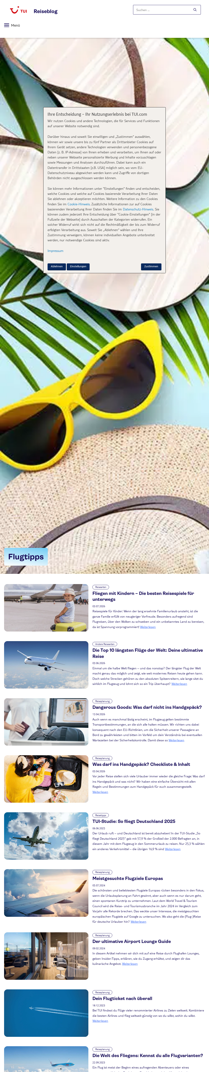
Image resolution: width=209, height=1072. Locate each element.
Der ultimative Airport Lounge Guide (131, 941)
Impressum (55, 250)
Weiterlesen (148, 627)
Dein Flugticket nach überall (122, 998)
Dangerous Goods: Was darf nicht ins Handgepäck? (147, 707)
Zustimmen (151, 266)
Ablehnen (57, 266)
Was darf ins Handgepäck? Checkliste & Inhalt (141, 764)
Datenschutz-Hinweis (138, 209)
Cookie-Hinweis (78, 204)
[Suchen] (195, 10)
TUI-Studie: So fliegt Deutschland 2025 (133, 821)
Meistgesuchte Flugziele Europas (127, 878)
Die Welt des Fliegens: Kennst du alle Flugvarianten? (148, 1055)
